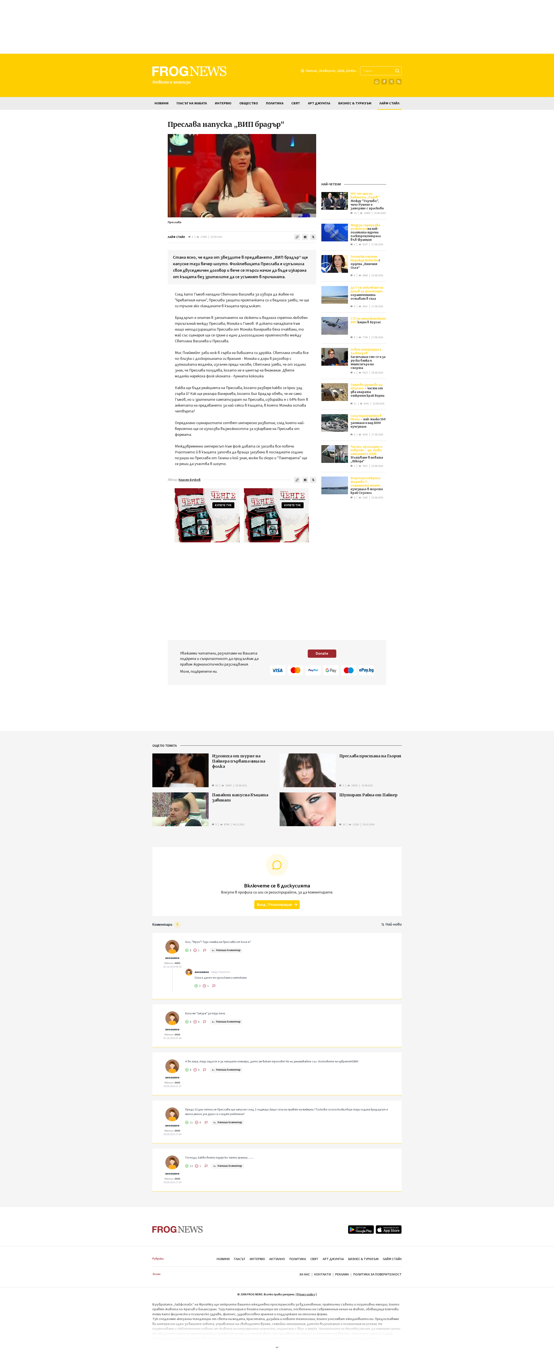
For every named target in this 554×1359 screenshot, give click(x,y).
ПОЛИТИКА (297, 1259)
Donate (322, 653)
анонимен (172, 958)
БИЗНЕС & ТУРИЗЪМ (363, 1259)
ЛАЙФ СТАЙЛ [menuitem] (389, 103)
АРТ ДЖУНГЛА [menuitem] (319, 103)
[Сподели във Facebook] (305, 237)
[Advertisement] (277, 26)
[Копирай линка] (297, 237)
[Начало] (377, 81)
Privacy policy (306, 1294)
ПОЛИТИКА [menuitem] (274, 103)
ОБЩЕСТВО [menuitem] (248, 103)
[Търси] (397, 70)
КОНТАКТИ (322, 1274)
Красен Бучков (190, 480)
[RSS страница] (399, 81)
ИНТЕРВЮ (257, 1259)
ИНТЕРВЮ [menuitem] (223, 103)
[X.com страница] (391, 81)
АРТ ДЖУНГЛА (333, 1259)
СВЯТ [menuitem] (295, 103)
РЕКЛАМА (342, 1274)
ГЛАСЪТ (239, 1259)
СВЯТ (314, 1259)
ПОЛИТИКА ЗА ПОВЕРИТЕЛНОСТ (377, 1274)
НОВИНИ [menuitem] (162, 103)
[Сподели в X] (313, 237)
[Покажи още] (277, 1347)
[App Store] (389, 1229)
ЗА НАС (304, 1274)
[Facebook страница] (384, 81)
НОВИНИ (223, 1259)
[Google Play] (361, 1229)
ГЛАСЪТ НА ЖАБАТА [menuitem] (192, 103)
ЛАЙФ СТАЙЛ (176, 237)
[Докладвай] (205, 950)
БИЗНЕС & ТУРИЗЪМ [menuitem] (354, 103)
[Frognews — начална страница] (177, 1229)
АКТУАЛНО (277, 1259)
